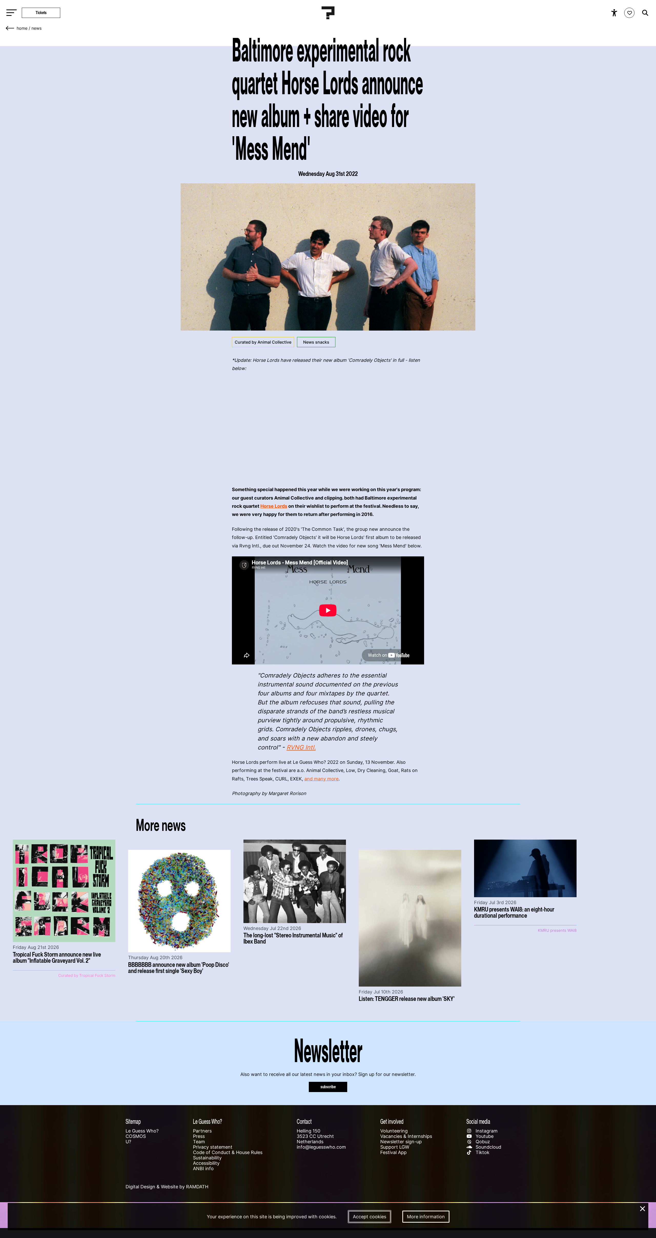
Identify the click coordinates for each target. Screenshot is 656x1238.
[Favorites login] (629, 13)
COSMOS (136, 1136)
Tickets (41, 12)
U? (128, 1141)
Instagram (486, 1131)
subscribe (328, 1086)
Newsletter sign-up (401, 1141)
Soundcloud (487, 1147)
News (37, 28)
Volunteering (394, 1131)
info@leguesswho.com (321, 1147)
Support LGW (394, 1147)
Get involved (391, 1121)
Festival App (393, 1152)
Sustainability (207, 1157)
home (22, 28)
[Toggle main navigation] (10, 12)
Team (199, 1141)
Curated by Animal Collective (263, 342)
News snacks (316, 342)
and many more (321, 778)
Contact (304, 1121)
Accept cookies (369, 1216)
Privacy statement (212, 1147)
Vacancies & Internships (406, 1136)
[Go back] (10, 28)
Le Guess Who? (142, 1131)
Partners (202, 1131)
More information (426, 1216)
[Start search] (644, 12)
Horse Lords (273, 506)
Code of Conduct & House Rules (227, 1152)
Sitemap (133, 1121)
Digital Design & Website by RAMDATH (167, 1186)
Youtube (484, 1136)
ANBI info (203, 1168)
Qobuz (482, 1141)
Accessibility (206, 1163)
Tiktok (481, 1152)
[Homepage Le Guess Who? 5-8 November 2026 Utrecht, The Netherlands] (328, 12)
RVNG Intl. (301, 747)
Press (199, 1136)
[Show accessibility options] (615, 13)
